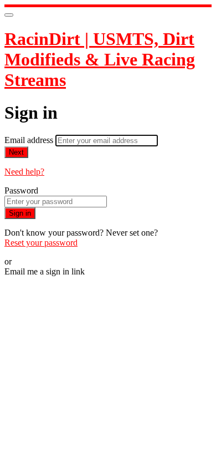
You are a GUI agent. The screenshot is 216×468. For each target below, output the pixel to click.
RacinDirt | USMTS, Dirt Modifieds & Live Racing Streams (99, 59)
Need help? (24, 171)
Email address (29, 140)
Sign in (20, 213)
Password (21, 190)
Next (16, 152)
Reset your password (41, 242)
